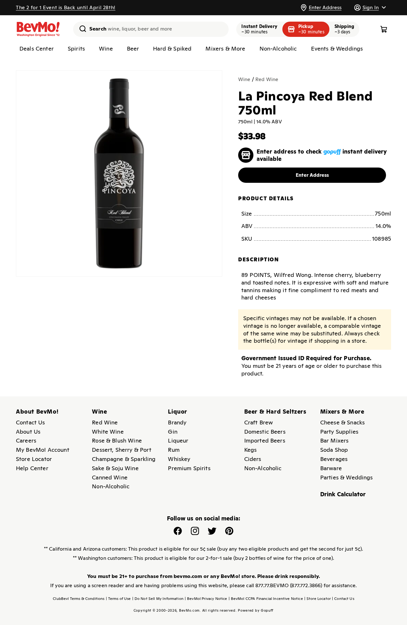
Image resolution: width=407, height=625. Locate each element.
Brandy (177, 422)
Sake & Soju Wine (115, 468)
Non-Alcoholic (110, 486)
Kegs (250, 449)
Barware (331, 468)
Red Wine (266, 79)
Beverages (334, 459)
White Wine (108, 431)
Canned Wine (110, 477)
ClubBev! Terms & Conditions (78, 598)
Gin (172, 431)
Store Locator (34, 459)
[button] (369, 7)
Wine (244, 79)
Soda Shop (334, 449)
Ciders (252, 459)
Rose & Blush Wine (117, 440)
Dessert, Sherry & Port (121, 449)
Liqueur (178, 440)
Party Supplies (339, 431)
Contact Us (30, 422)
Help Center (32, 468)
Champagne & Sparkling (123, 459)
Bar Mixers (334, 440)
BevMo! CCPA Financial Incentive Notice (266, 598)
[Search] (80, 29)
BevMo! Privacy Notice (206, 598)
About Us (28, 431)
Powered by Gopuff (255, 610)
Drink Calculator (343, 494)
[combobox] (150, 29)
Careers (26, 440)
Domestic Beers (265, 431)
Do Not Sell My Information (157, 598)
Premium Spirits (189, 468)
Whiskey (179, 459)
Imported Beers (264, 440)
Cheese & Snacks (342, 422)
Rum (173, 449)
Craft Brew (258, 422)
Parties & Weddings (346, 477)
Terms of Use (118, 598)
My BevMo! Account (42, 449)
